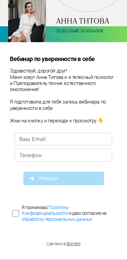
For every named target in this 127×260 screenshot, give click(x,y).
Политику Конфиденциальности (45, 210)
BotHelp (73, 243)
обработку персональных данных (57, 219)
